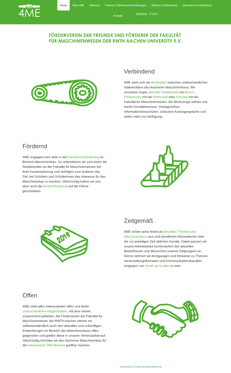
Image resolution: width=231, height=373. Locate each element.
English (153, 13)
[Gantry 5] (29, 11)
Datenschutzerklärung (148, 366)
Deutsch (141, 13)
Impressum (126, 366)
